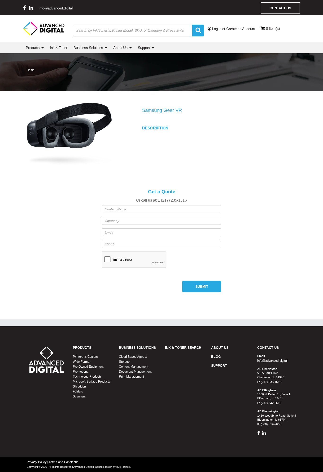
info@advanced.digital (56, 8)
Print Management (131, 376)
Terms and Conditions (64, 462)
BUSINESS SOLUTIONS (137, 347)
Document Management (135, 371)
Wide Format (81, 361)
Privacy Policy (37, 462)
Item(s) (273, 28)
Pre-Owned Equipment (88, 366)
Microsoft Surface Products (91, 381)
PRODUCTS (82, 347)
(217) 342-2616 (270, 403)
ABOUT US (219, 347)
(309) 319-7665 (270, 424)
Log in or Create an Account (233, 29)
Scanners (79, 396)
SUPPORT (219, 365)
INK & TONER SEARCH (183, 347)
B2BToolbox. (123, 466)
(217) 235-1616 (270, 382)
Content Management (133, 366)
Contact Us (280, 8)
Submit (202, 286)
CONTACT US (268, 347)
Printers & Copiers (85, 356)
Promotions (80, 371)
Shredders (80, 386)
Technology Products (87, 376)
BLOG (216, 356)
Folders (78, 391)
